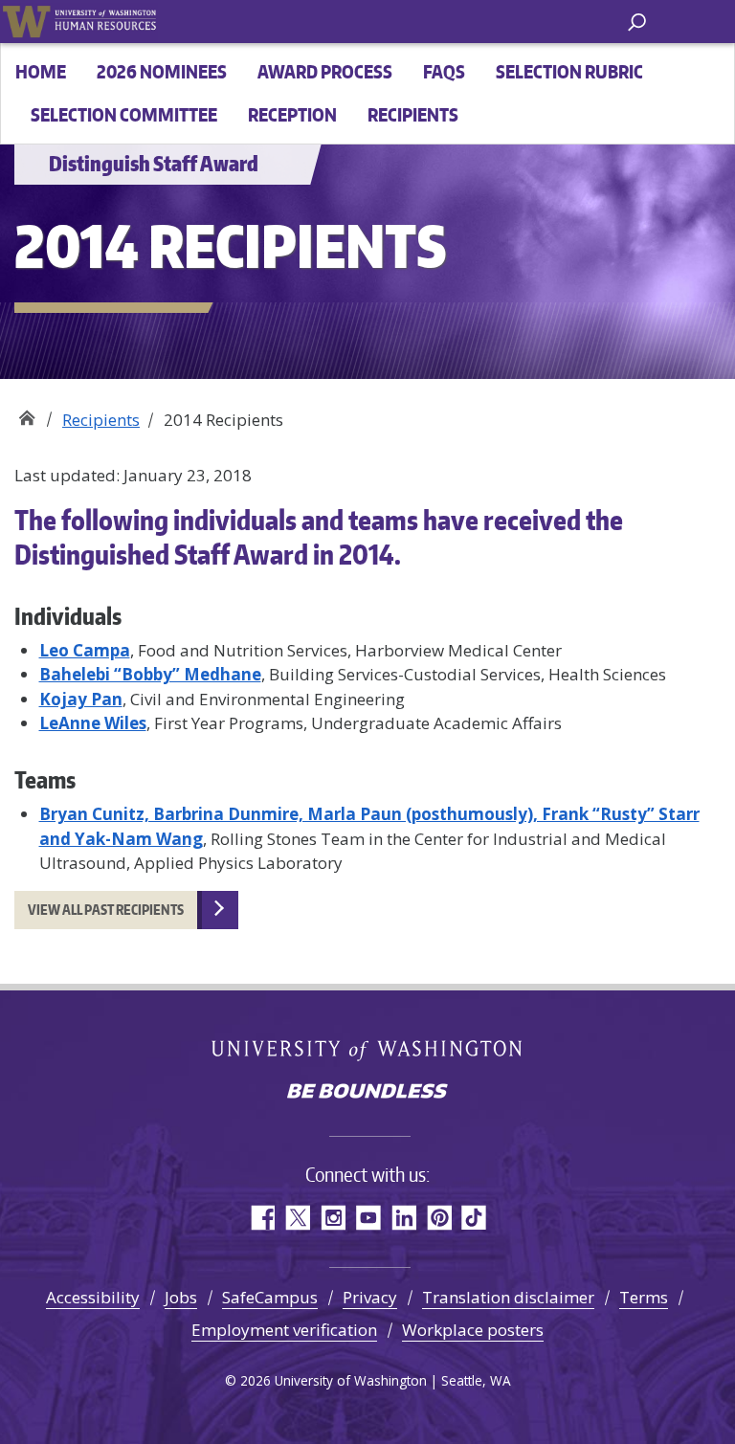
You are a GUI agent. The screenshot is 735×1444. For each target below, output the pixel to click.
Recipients (413, 114)
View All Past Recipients (106, 909)
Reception (292, 114)
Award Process (324, 71)
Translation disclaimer (508, 1297)
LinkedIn (403, 1218)
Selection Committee (124, 114)
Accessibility (93, 1297)
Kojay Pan (80, 699)
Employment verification (284, 1330)
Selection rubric (569, 71)
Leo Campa (84, 650)
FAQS (444, 71)
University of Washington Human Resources (105, 21)
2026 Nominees (162, 71)
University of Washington (26, 21)
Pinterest (439, 1218)
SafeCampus (270, 1297)
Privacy (370, 1297)
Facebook (262, 1218)
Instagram (332, 1218)
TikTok (474, 1218)
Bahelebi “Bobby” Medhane (150, 674)
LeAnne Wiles (92, 723)
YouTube (368, 1218)
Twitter (297, 1218)
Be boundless (367, 1092)
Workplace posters (473, 1330)
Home (40, 71)
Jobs (181, 1297)
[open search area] (636, 20)
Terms (643, 1297)
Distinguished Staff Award (26, 413)
